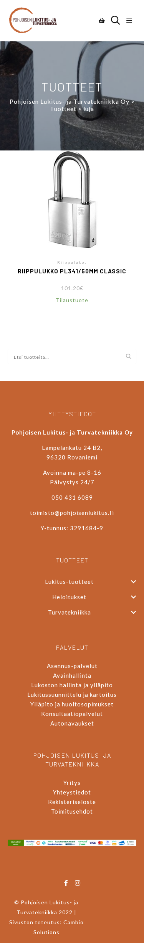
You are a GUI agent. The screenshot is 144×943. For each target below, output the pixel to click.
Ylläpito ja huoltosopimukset (72, 704)
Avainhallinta (72, 675)
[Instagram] (78, 883)
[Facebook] (66, 883)
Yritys (72, 782)
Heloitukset (69, 596)
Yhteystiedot (72, 792)
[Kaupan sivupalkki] (102, 21)
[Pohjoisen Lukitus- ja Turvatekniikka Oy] (36, 20)
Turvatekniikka (69, 612)
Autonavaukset (72, 723)
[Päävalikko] (129, 21)
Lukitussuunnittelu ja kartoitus (72, 694)
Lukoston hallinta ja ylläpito (72, 685)
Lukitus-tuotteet (69, 581)
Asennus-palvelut (72, 665)
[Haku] (115, 21)
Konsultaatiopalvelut (72, 713)
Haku (130, 357)
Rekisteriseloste (72, 801)
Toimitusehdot (72, 811)
